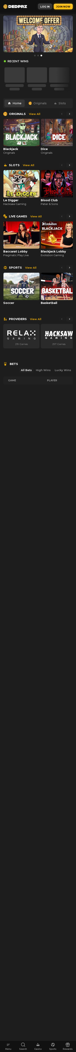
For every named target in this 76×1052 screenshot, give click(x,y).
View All (34, 114)
